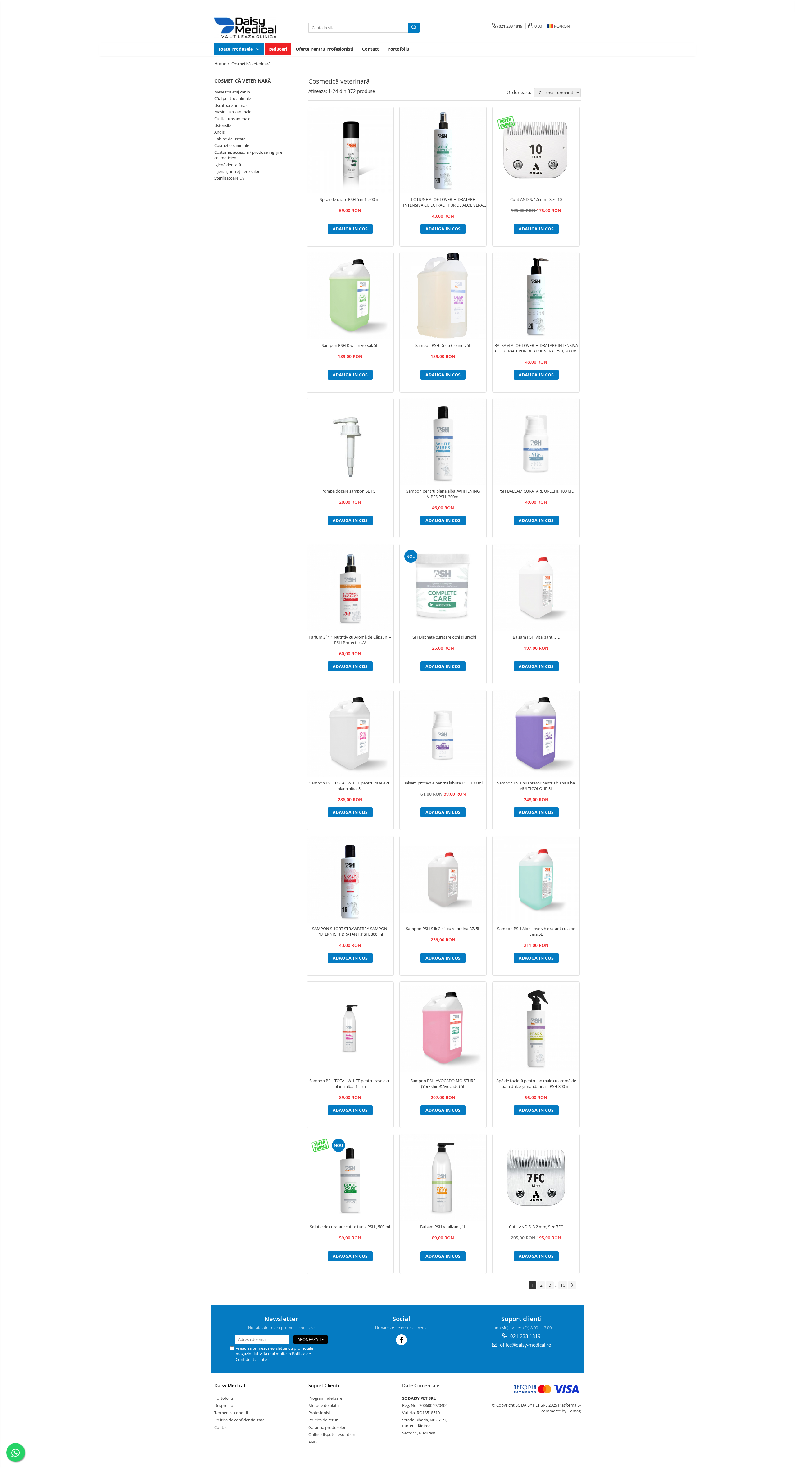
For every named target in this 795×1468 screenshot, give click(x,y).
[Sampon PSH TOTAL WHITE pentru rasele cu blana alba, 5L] (350, 733)
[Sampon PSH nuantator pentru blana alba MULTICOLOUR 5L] (536, 733)
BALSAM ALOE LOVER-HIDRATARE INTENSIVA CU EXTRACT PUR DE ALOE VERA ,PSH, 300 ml (536, 348)
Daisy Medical (229, 1385)
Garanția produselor (327, 1427)
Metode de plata (323, 1405)
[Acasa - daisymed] (245, 27)
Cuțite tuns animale (232, 118)
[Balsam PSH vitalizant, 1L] (443, 1177)
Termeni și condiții (231, 1413)
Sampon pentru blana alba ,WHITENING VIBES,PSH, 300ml (443, 493)
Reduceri (277, 49)
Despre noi (224, 1405)
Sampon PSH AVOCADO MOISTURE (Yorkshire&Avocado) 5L (443, 1083)
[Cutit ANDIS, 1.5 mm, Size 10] (536, 150)
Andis (219, 132)
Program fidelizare (325, 1398)
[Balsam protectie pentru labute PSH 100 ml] (443, 733)
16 (562, 1285)
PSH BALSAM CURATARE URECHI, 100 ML (536, 491)
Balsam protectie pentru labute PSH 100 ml (443, 783)
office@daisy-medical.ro (525, 1345)
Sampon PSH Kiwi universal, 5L (350, 345)
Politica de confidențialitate (239, 1420)
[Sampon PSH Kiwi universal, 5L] (350, 295)
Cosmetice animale (231, 145)
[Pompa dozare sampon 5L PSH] (350, 442)
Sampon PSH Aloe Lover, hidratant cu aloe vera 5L (536, 931)
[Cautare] (414, 28)
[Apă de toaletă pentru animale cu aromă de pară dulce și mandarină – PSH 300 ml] (536, 1028)
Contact (370, 49)
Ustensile (222, 125)
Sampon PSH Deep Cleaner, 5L (443, 345)
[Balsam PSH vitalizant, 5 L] (536, 587)
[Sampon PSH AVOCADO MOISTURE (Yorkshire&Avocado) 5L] (443, 1028)
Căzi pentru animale (232, 98)
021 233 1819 (525, 1336)
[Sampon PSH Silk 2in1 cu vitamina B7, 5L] (443, 879)
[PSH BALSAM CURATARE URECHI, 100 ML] (536, 441)
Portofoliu (398, 49)
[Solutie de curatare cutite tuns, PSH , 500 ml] (350, 1177)
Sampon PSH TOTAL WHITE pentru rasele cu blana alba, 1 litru (350, 1083)
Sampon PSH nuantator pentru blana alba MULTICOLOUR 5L (536, 785)
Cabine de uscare (230, 139)
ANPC (313, 1442)
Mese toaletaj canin (232, 92)
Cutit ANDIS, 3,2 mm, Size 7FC (536, 1226)
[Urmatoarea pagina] (572, 1285)
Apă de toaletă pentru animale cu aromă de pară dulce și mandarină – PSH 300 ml (536, 1083)
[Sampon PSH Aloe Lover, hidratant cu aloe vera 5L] (536, 879)
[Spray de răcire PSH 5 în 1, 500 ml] (350, 150)
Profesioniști (319, 1413)
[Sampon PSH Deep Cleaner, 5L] (443, 295)
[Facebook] (401, 1339)
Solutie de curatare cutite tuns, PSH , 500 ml (350, 1226)
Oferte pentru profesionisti (324, 49)
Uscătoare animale (231, 105)
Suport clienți (323, 1385)
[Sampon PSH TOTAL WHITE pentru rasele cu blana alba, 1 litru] (350, 1028)
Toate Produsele (236, 49)
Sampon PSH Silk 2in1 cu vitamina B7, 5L (443, 928)
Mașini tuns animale (232, 112)
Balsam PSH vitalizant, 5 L (536, 637)
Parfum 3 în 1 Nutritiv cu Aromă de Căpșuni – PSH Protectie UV (350, 639)
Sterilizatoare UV (229, 178)
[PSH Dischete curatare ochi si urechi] (443, 588)
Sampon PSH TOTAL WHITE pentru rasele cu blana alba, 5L (350, 785)
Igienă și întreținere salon (237, 171)
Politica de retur (323, 1420)
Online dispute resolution (331, 1434)
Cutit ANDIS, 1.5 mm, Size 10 (536, 199)
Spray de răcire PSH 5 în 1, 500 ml (350, 199)
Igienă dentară (227, 164)
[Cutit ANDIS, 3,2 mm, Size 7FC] (536, 1177)
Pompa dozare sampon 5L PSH (350, 491)
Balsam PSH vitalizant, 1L (443, 1226)
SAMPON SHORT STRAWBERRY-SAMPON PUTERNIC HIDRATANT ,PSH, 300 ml (350, 931)
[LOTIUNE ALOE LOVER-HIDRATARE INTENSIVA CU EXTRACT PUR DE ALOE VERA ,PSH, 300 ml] (443, 150)
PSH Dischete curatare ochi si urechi (443, 637)
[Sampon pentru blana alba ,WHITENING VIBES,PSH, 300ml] (443, 441)
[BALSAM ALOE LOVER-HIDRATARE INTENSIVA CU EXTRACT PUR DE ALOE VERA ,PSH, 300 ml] (536, 295)
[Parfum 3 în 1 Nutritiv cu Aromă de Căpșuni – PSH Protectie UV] (350, 587)
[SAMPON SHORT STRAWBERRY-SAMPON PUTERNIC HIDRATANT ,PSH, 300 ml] (350, 879)
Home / (222, 63)
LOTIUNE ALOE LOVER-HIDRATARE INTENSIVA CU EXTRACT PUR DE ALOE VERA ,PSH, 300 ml (443, 202)
